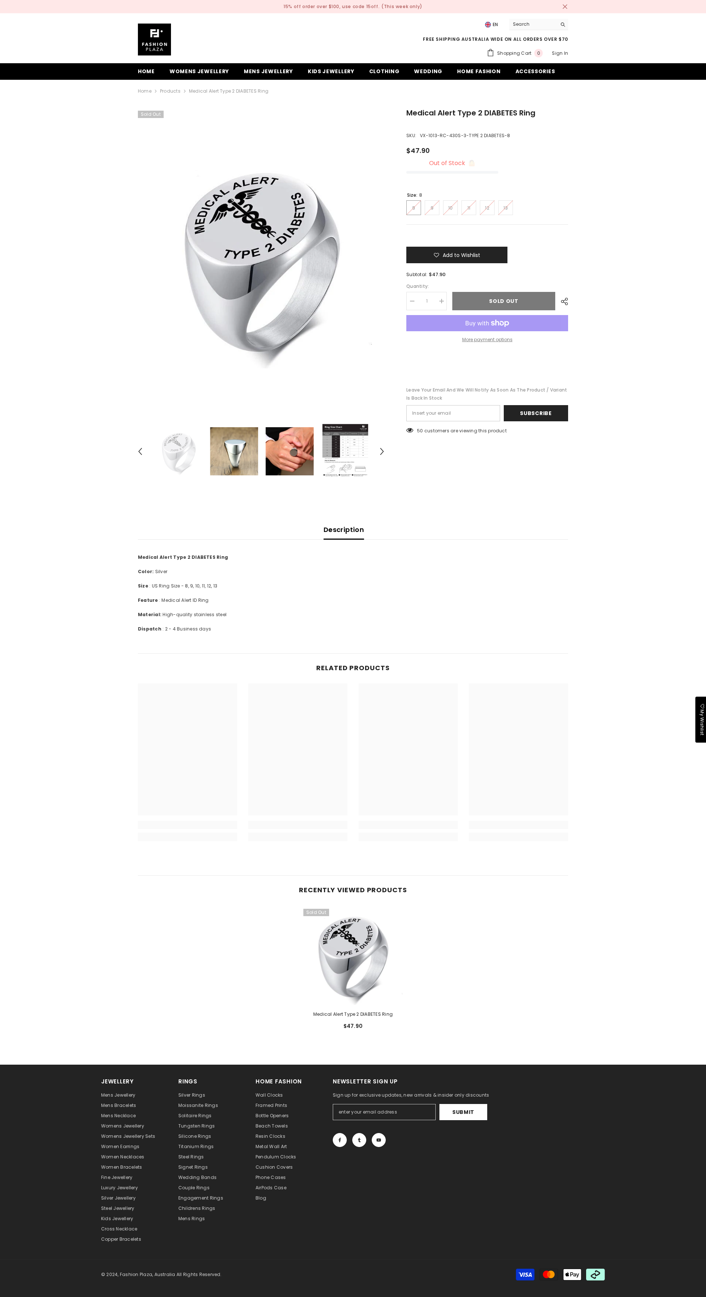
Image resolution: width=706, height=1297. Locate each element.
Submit (463, 1112)
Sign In (560, 53)
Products (170, 91)
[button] (140, 451)
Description (344, 529)
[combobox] (533, 24)
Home (144, 91)
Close (565, 7)
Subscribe (536, 413)
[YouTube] (379, 1140)
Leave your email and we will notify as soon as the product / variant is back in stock (486, 394)
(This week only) (401, 6)
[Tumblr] (359, 1140)
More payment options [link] (487, 339)
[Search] (538, 24)
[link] (187, 825)
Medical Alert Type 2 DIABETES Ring (353, 1014)
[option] (261, 258)
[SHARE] (561, 301)
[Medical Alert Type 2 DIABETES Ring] (353, 955)
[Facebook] (340, 1140)
